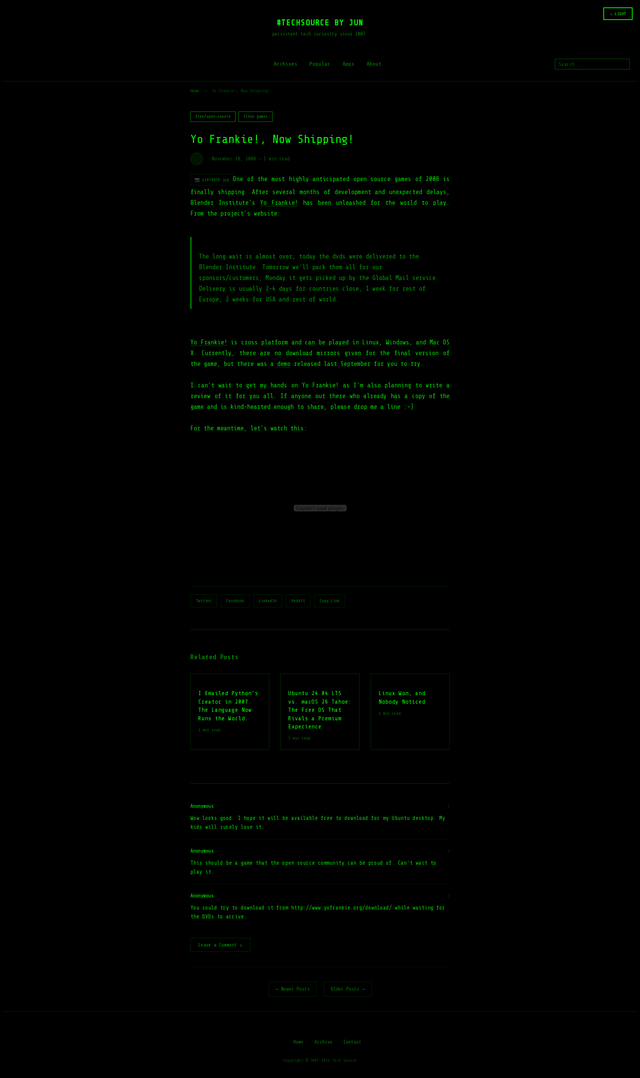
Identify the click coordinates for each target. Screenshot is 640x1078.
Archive (323, 1042)
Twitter (203, 600)
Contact (352, 1042)
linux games (255, 116)
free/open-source (213, 116)
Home (194, 90)
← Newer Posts (293, 989)
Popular (320, 64)
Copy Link (330, 600)
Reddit (298, 600)
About (374, 64)
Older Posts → (348, 989)
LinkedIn (268, 600)
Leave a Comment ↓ (220, 945)
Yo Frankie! (279, 202)
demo (283, 363)
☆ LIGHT (618, 13)
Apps (348, 64)
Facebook (235, 600)
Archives (285, 64)
